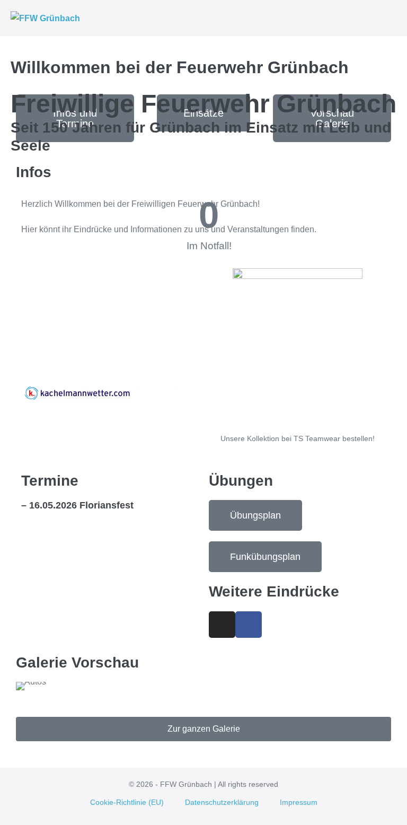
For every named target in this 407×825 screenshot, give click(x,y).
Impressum (298, 802)
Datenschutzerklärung (222, 802)
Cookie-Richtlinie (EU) (127, 802)
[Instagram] (222, 624)
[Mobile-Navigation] (393, 18)
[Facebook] (248, 624)
